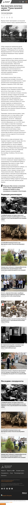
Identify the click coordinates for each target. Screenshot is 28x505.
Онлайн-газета (20, 470)
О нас (11, 473)
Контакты (3, 475)
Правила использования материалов (7, 480)
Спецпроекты (4, 473)
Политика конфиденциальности (6, 481)
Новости (3, 470)
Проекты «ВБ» (11, 470)
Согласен (3, 504)
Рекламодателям (19, 473)
